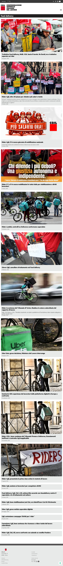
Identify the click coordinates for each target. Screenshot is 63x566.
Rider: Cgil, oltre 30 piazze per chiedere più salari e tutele (22, 97)
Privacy (3, 561)
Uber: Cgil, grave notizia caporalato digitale (17, 509)
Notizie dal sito (35, 558)
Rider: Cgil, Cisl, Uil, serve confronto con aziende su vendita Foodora (26, 532)
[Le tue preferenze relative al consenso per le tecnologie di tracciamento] (60, 563)
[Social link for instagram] (57, 1)
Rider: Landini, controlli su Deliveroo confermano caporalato (23, 227)
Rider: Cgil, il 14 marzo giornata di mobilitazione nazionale (22, 142)
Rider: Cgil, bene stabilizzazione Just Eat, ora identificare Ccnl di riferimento (29, 502)
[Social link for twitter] (53, 1)
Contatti (33, 552)
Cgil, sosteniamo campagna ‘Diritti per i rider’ (18, 516)
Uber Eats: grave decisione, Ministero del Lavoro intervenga (23, 353)
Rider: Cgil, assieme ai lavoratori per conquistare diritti (21, 486)
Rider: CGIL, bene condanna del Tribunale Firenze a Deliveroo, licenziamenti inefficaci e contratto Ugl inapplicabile (29, 437)
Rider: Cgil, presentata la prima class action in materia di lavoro (24, 479)
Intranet (4, 1)
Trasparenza (34, 555)
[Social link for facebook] (55, 1)
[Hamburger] (61, 10)
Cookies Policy (4, 563)
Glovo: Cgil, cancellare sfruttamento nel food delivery (21, 267)
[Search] (9, 1)
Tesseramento (34, 553)
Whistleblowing (4, 559)
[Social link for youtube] (60, 1)
